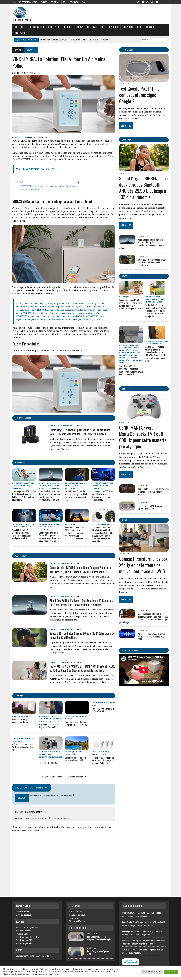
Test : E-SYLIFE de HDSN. (48, 762)
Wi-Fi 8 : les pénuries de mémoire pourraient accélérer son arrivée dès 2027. (152, 636)
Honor (50, 486)
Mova (130, 348)
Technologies (55, 757)
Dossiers (150, 27)
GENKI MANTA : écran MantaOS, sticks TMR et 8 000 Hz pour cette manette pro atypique (142, 436)
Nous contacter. (76, 911)
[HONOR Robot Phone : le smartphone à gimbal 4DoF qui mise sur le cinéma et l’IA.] (77, 479)
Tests (139, 27)
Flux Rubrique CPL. (24, 940)
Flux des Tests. (22, 933)
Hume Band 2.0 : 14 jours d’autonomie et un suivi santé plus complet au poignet (153, 491)
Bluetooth (57, 483)
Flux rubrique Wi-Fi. (25, 943)
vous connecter (33, 818)
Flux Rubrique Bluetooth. (27, 937)
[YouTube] (152, 1)
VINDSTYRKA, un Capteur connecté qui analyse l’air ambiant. (49, 186)
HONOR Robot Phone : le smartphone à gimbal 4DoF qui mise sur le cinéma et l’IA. (76, 495)
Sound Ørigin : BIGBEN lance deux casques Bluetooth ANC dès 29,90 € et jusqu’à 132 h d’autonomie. (80, 569)
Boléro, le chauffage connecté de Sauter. (20, 721)
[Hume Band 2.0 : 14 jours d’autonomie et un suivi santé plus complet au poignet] (127, 491)
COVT (15, 217)
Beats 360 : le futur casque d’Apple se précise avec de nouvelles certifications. (82, 635)
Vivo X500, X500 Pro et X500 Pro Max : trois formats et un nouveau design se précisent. (22, 534)
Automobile (128, 27)
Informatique (83, 27)
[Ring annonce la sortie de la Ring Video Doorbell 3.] (51, 712)
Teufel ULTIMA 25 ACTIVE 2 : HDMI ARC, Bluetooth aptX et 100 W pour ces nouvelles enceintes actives (82, 668)
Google (51, 527)
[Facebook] (133, 1)
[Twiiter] (138, 1)
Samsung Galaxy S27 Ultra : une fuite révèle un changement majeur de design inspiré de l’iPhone (102, 495)
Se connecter (22, 911)
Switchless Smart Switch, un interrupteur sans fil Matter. (77, 723)
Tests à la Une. (127, 49)
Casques (42, 486)
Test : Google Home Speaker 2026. (98, 953)
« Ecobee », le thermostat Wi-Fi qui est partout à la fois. (22, 747)
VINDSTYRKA (28, 73)
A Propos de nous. (77, 914)
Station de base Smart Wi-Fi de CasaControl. (103, 710)
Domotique (113, 27)
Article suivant (75, 776)
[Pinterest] (157, 1)
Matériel (43, 754)
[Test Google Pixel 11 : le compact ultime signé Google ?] (144, 79)
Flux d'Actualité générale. (27, 927)
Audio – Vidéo (54, 27)
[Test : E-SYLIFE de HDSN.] (51, 748)
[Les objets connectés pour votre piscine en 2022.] (77, 748)
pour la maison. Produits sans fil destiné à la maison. (50, 718)
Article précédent (53, 776)
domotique (19, 695)
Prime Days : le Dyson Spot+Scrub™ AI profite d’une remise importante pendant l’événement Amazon (79, 431)
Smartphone (20, 462)
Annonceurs (74, 918)
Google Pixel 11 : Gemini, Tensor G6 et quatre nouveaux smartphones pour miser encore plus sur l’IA (50, 536)
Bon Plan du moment (23, 417)
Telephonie (19, 27)
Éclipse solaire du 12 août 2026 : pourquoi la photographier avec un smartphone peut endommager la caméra (75, 533)
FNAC (83, 2)
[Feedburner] (162, 1)
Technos (44, 2)
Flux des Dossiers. (24, 930)
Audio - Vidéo (45, 483)
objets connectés (36, 27)
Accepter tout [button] (171, 971)
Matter (68, 719)
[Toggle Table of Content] (75, 182)
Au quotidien (97, 703)
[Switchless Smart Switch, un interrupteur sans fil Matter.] (77, 712)
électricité (81, 716)
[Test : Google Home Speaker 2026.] (76, 954)
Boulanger (74, 2)
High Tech (68, 27)
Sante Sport (99, 27)
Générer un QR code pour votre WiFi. (32, 955)
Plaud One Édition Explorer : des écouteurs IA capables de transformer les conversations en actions (50, 495)
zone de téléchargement (28, 2)
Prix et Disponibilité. (30, 189)
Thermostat (17, 741)
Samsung (25, 486)
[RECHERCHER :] (154, 39)
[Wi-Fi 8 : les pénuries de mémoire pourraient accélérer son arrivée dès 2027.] (127, 636)
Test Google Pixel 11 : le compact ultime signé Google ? (139, 94)
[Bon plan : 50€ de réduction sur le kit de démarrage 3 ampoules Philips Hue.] (103, 748)
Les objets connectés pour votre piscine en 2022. (75, 759)
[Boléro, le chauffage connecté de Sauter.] (24, 712)
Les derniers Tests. (78, 928)
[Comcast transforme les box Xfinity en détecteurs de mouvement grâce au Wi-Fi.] (144, 550)
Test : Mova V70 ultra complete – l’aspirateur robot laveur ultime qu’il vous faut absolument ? (131, 370)
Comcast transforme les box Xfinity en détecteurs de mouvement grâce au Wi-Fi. (143, 565)
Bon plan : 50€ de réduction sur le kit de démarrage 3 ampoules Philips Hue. (102, 760)
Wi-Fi (25, 716)
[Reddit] (147, 1)
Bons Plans (19, 33)
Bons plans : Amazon (58, 2)
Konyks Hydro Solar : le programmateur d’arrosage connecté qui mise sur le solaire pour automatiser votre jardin (156, 311)
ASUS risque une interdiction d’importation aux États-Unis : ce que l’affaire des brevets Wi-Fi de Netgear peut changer (143, 618)
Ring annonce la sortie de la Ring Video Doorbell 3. (50, 726)
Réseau (124, 520)
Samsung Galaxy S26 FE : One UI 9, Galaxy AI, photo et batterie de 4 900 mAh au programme (24, 495)
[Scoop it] (166, 1)
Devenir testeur (23, 914)
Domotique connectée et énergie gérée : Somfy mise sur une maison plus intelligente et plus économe (130, 304)
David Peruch (29, 137)
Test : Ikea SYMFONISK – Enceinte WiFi (35, 169)
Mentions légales (77, 921)
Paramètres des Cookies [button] (152, 971)
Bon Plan (95, 752)
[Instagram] (143, 1)
